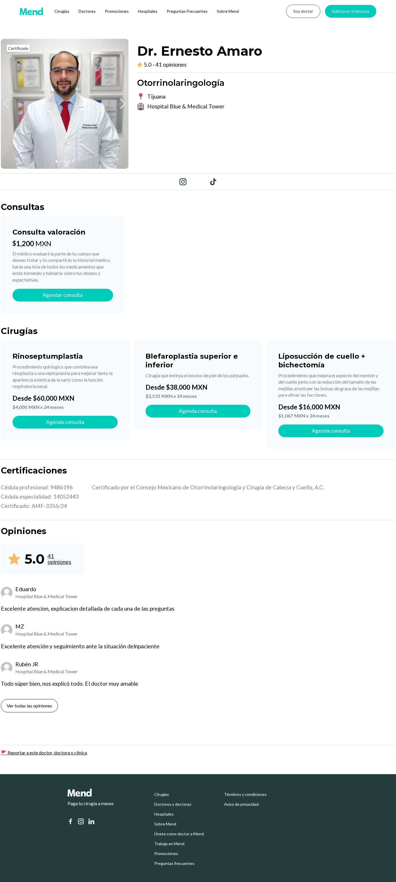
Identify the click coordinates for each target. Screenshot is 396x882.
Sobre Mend (228, 11)
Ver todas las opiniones (29, 705)
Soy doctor (303, 11)
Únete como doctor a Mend (179, 834)
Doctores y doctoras (172, 804)
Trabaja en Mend (169, 843)
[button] (6, 103)
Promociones (117, 11)
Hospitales (147, 11)
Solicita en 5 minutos (350, 11)
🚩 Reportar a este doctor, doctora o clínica (44, 752)
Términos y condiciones (245, 794)
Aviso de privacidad (241, 804)
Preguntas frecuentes (174, 863)
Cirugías (62, 11)
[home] (31, 11)
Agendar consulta (63, 295)
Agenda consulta (65, 422)
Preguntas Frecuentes (187, 11)
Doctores (87, 11)
